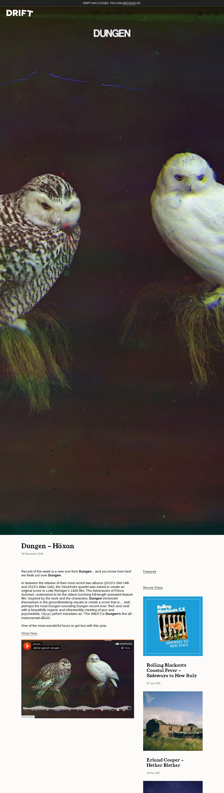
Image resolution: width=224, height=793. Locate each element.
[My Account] (200, 13)
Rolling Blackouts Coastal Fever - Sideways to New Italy (172, 670)
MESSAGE (129, 3)
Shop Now (29, 633)
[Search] (208, 13)
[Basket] (216, 13)
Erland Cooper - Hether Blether (165, 762)
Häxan (46, 614)
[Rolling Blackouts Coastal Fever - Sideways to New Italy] (173, 626)
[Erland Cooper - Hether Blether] (173, 721)
